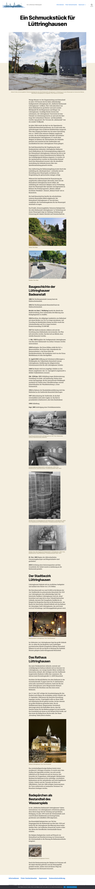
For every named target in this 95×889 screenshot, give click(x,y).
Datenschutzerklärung (57, 878)
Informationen (60, 4)
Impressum (81, 4)
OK (64, 887)
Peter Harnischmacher (71, 4)
